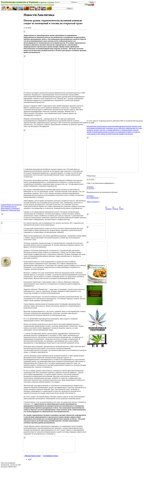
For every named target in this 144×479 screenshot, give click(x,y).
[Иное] (49, 10)
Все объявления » (93, 198)
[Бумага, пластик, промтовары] (20, 10)
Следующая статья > (51, 456)
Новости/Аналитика (14, 204)
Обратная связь (14, 210)
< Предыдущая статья (32, 456)
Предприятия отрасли (9, 206)
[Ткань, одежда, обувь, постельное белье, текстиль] (9, 10)
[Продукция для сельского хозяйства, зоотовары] (32, 10)
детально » (90, 187)
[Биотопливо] (26, 10)
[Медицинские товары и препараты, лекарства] (43, 10)
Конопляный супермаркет (10, 208)
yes (29, 459)
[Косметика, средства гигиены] (37, 10)
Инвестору (5, 210)
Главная (4, 204)
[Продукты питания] (3, 10)
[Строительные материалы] (14, 10)
